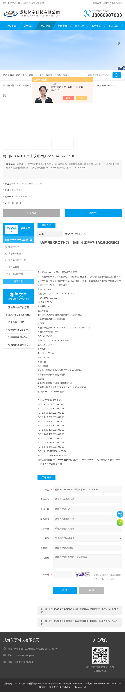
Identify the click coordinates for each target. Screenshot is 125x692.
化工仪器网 (65, 687)
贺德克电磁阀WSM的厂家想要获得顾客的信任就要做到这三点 (20, 337)
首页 (18, 85)
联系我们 (117, 3)
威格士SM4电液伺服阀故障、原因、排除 (20, 315)
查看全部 (18, 281)
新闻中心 (62, 25)
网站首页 (11, 25)
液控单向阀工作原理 (18, 307)
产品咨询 (31, 213)
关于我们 (28, 25)
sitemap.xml (80, 687)
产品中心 (45, 25)
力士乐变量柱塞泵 (14, 253)
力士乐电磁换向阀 (14, 274)
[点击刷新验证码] (82, 574)
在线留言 (107, 3)
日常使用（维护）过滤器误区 (20, 322)
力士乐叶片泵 (12, 246)
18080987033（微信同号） (120, 514)
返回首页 (97, 3)
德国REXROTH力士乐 (16, 239)
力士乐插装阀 (12, 267)
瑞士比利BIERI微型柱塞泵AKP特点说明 (20, 329)
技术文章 (79, 25)
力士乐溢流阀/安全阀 (16, 260)
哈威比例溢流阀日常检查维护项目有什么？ (20, 344)
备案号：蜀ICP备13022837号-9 (101, 683)
